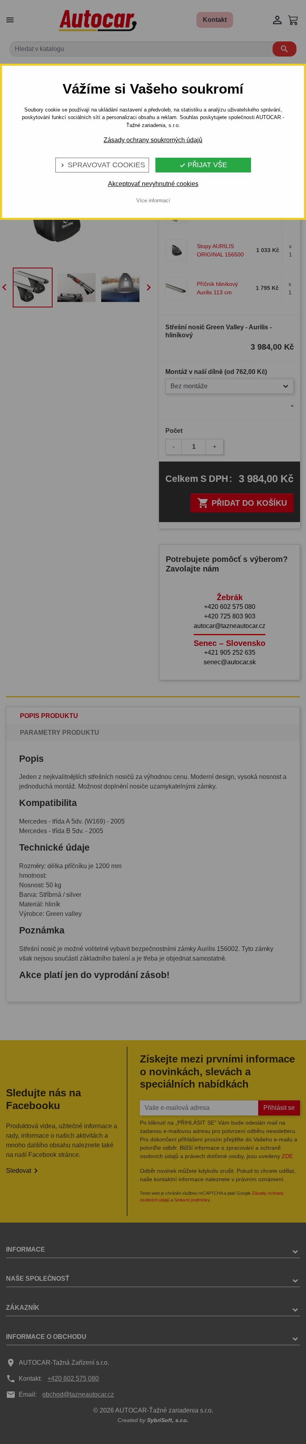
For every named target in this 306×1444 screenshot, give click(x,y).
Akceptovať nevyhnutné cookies (153, 183)
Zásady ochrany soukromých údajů (153, 140)
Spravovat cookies (102, 165)
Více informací (153, 200)
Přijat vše (203, 165)
